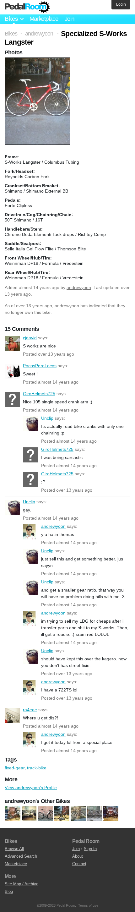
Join (69, 18)
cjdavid (12, 343)
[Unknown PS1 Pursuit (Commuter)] (45, 813)
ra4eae (12, 715)
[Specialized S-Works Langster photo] (38, 60)
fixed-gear (14, 767)
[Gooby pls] (29, 813)
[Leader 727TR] (78, 813)
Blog (9, 891)
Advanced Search (21, 856)
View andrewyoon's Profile (31, 787)
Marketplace (44, 18)
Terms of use (88, 905)
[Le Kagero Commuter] (94, 813)
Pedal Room (27, 7)
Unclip (30, 423)
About (77, 856)
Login (121, 4)
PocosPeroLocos (12, 371)
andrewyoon (79, 287)
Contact (79, 863)
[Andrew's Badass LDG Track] (62, 813)
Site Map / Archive (21, 884)
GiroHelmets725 (12, 399)
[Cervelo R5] (13, 813)
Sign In (90, 848)
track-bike (36, 767)
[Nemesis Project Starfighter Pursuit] (111, 813)
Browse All (14, 848)
